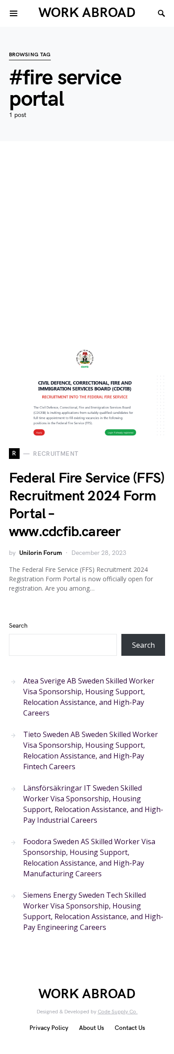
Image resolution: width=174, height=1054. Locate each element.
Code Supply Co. (118, 1011)
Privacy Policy (48, 1028)
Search (18, 625)
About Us (91, 1028)
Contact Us (130, 1028)
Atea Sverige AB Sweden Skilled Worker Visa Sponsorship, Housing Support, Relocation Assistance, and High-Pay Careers (88, 697)
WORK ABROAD (87, 13)
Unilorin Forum (40, 553)
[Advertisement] (87, 257)
